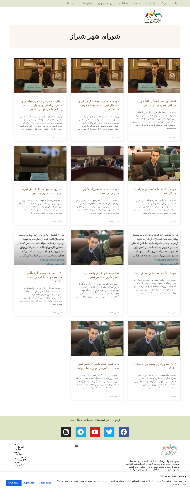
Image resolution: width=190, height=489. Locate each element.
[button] (76, 445)
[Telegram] (81, 432)
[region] (95, 480)
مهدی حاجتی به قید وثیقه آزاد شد (155, 273)
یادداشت (150, 3)
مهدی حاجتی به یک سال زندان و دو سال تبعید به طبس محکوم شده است (99, 105)
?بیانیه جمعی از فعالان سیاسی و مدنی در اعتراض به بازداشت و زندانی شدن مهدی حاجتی (42, 105)
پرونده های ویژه (105, 3)
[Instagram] (66, 432)
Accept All (13, 482)
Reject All (28, 482)
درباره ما (87, 3)
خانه (175, 3)
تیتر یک (164, 3)
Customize (45, 482)
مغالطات (123, 3)
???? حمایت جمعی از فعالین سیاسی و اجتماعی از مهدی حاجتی (44, 277)
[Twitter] (109, 432)
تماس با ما (72, 3)
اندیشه (137, 3)
